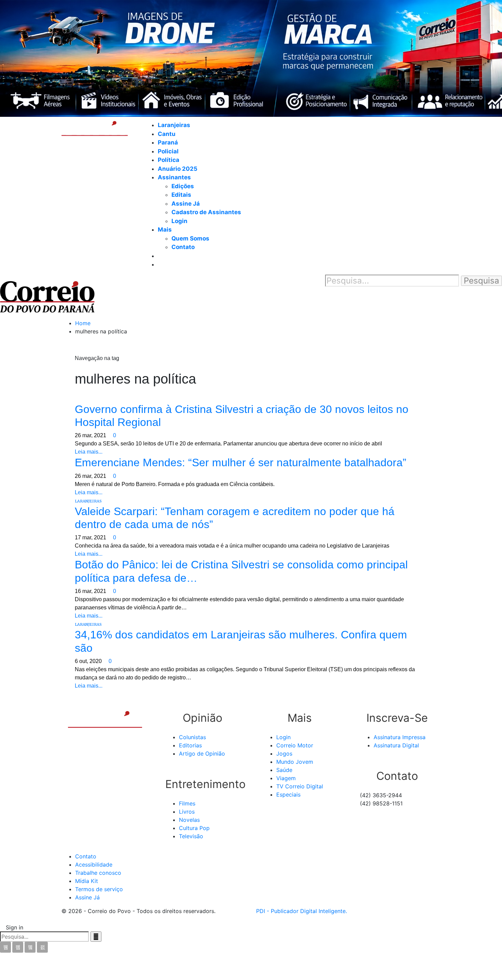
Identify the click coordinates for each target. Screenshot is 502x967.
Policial (168, 151)
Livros (187, 811)
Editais (181, 194)
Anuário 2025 (177, 168)
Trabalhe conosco (98, 872)
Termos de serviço (99, 889)
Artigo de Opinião (202, 753)
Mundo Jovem (294, 761)
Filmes (187, 803)
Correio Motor (294, 745)
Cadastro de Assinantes (206, 212)
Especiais (288, 794)
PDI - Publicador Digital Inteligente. (301, 911)
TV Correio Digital (299, 786)
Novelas (189, 819)
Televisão (191, 836)
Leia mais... (88, 452)
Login (179, 221)
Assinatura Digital (396, 745)
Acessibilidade (93, 864)
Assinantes (174, 177)
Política (168, 159)
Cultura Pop (194, 828)
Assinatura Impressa (400, 737)
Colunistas (192, 737)
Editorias (190, 745)
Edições (182, 186)
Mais (165, 229)
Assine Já (185, 203)
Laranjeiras (174, 125)
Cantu (167, 133)
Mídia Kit (86, 881)
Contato (183, 247)
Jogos (284, 753)
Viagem (286, 778)
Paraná (168, 142)
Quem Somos (190, 238)
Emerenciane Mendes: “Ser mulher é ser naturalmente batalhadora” (240, 462)
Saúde (284, 769)
